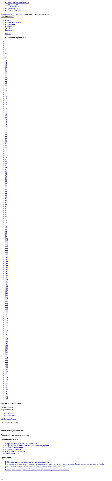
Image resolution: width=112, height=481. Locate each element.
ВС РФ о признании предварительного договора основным (27, 462)
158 (6, 352)
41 (6, 122)
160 (6, 356)
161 (6, 358)
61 (6, 161)
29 (6, 98)
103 (6, 244)
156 (6, 348)
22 (6, 85)
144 (6, 324)
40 (6, 120)
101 (6, 240)
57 (6, 153)
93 (6, 224)
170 (6, 375)
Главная (8, 20)
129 (6, 295)
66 (6, 171)
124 (6, 285)
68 (6, 175)
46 (6, 132)
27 (6, 94)
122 (6, 281)
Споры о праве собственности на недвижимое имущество (27, 446)
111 (6, 259)
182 (6, 399)
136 (6, 309)
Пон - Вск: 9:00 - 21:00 (13, 10)
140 (6, 316)
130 (6, 297)
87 (6, 212)
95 (6, 228)
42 (6, 124)
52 (6, 144)
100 (6, 238)
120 (6, 277)
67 (6, 173)
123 (6, 283)
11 (6, 63)
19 (6, 79)
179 (6, 393)
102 (6, 242)
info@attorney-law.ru (12, 8)
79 (6, 197)
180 (6, 395)
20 (6, 81)
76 (6, 191)
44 (6, 128)
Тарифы (8, 28)
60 (6, 159)
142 (6, 320)
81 (6, 201)
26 (6, 92)
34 (6, 108)
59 (6, 157)
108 (6, 254)
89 (6, 216)
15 (6, 71)
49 (6, 138)
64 (6, 167)
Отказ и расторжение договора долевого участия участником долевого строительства (37, 470)
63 (6, 165)
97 (6, 232)
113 (6, 263)
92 (6, 222)
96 (6, 230)
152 (6, 340)
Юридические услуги (13, 22)
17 (6, 75)
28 (6, 96)
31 (6, 102)
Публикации (10, 24)
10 (6, 61)
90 (6, 218)
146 (6, 328)
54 (6, 147)
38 (6, 116)
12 (6, 65)
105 (6, 248)
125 (6, 287)
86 (6, 210)
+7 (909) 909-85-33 (12, 7)
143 (6, 322)
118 (6, 273)
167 (6, 370)
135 (6, 307)
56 (6, 151)
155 (6, 346)
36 (6, 112)
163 (6, 362)
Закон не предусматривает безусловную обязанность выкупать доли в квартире (35, 466)
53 (6, 146)
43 (6, 126)
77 (6, 193)
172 (6, 379)
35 (6, 110)
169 (6, 373)
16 (6, 73)
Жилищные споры (12, 453)
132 (6, 301)
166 (6, 368)
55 (6, 149)
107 (6, 252)
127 (6, 291)
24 (6, 89)
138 (6, 313)
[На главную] (9, 14)
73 (6, 185)
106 (6, 250)
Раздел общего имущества (15, 451)
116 (6, 269)
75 (6, 189)
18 (6, 77)
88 (6, 214)
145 (6, 326)
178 (6, 391)
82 (6, 202)
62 (6, 163)
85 (6, 208)
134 (6, 305)
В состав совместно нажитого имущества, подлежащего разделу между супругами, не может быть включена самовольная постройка (54, 464)
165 (6, 366)
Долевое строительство (14, 447)
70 (6, 179)
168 (6, 371)
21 (6, 83)
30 (6, 100)
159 (6, 354)
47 (6, 134)
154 (6, 344)
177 (6, 389)
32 (6, 104)
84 (6, 206)
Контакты (9, 30)
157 (6, 350)
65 (6, 169)
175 (6, 385)
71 (6, 181)
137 (6, 311)
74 (6, 187)
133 (6, 303)
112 (6, 261)
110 (6, 258)
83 (6, 204)
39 (6, 118)
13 (6, 67)
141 (6, 318)
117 (6, 271)
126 (6, 289)
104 (6, 246)
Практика (8, 26)
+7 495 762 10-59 (11, 5)
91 (6, 220)
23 (6, 87)
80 (6, 199)
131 (6, 299)
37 (6, 114)
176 (6, 387)
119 (6, 275)
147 (6, 330)
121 (6, 279)
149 (6, 334)
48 (6, 136)
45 (6, 130)
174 (6, 383)
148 (6, 332)
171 (6, 377)
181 (6, 397)
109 (6, 256)
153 (6, 342)
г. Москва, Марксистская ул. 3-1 (17, 3)
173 (6, 381)
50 (6, 140)
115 (6, 267)
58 (6, 155)
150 (6, 336)
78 (6, 195)
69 (6, 177)
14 (6, 69)
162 (6, 360)
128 (6, 293)
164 (6, 364)
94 (6, 226)
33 (6, 106)
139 (6, 314)
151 (6, 338)
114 (6, 265)
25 (6, 90)
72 (6, 183)
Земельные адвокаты (13, 449)
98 (6, 234)
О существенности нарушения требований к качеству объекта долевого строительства (37, 468)
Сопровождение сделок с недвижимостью (21, 444)
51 (6, 142)
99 (6, 236)
